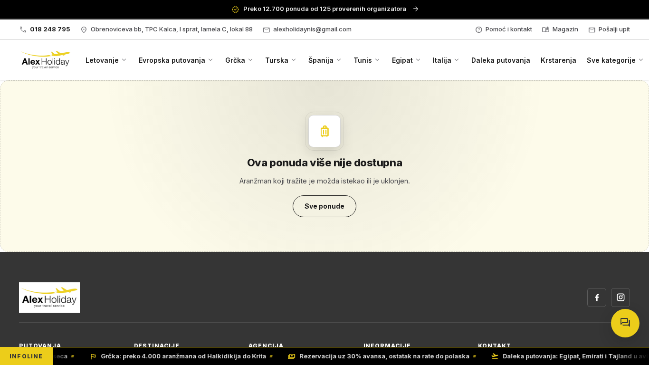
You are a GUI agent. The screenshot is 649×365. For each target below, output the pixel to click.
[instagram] (620, 297)
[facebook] (596, 297)
